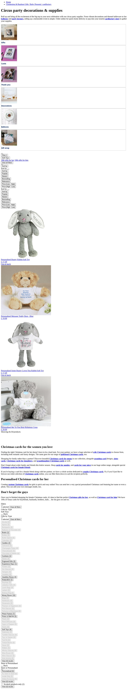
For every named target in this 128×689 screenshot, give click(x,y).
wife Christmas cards (102, 452)
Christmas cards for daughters (19, 461)
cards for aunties (63, 465)
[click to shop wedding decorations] (9, 103)
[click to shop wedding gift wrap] (9, 145)
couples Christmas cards (93, 472)
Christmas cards (32, 474)
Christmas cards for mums (61, 459)
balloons (4, 19)
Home (8, 2)
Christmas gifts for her (78, 497)
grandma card (100, 459)
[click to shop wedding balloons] (9, 124)
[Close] (2, 505)
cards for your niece (82, 465)
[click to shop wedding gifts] (9, 39)
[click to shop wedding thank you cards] (9, 82)
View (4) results (7, 661)
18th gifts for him (21, 160)
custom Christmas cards (18, 484)
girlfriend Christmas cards (72, 454)
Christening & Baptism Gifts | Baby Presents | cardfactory (28, 4)
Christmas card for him (107, 497)
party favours (17, 19)
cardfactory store (112, 19)
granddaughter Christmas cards (50, 461)
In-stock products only (14, 684)
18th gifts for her (7, 160)
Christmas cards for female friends (15, 467)
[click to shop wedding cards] (9, 60)
